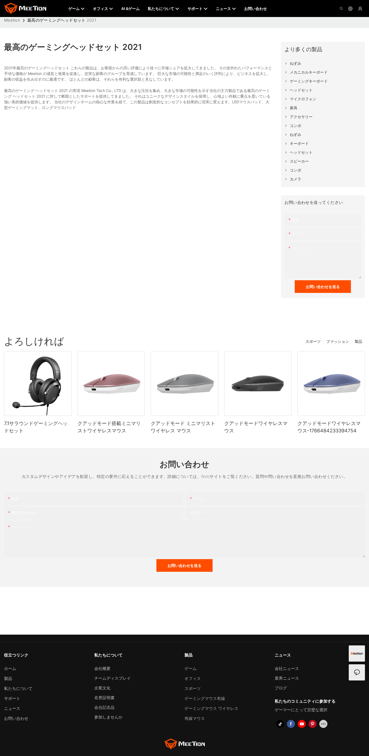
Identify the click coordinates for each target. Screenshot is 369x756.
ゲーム (191, 668)
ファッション (337, 341)
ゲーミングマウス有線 (205, 698)
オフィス (193, 678)
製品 (358, 341)
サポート (12, 698)
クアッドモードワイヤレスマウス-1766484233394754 (329, 426)
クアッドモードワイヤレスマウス (255, 426)
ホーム (10, 668)
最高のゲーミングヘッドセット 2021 (61, 20)
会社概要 (102, 668)
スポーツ (313, 341)
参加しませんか (108, 717)
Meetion (12, 20)
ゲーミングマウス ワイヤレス (211, 708)
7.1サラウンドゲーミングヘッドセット (36, 426)
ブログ (281, 687)
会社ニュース (287, 668)
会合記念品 (104, 707)
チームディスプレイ (112, 678)
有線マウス (195, 718)
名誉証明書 (104, 697)
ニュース (12, 708)
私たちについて (18, 688)
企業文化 (102, 687)
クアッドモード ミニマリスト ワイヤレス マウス (183, 426)
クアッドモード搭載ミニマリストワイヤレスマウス (109, 426)
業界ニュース (287, 678)
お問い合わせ (16, 718)
